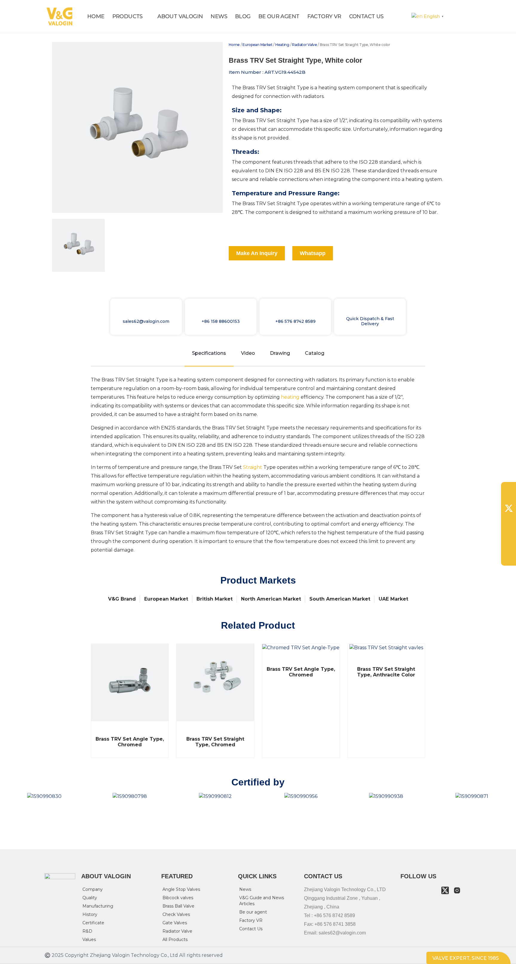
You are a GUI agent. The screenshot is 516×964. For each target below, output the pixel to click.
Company (92, 889)
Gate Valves (174, 922)
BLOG (243, 16)
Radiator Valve (304, 44)
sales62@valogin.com (146, 321)
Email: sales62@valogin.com (335, 932)
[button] (396, 16)
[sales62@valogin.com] (146, 312)
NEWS (219, 16)
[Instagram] (457, 890)
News (245, 889)
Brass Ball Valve (178, 906)
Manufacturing (97, 906)
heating (290, 397)
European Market (257, 44)
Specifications (209, 353)
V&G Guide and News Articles (261, 900)
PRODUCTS (127, 16)
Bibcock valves (177, 897)
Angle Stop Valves (181, 889)
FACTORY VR (324, 16)
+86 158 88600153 (221, 321)
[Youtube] (433, 890)
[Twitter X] (445, 890)
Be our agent (253, 912)
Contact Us (250, 928)
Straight (252, 467)
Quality (89, 897)
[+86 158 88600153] (220, 312)
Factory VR (250, 920)
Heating (282, 44)
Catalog (314, 353)
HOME (96, 16)
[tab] (78, 245)
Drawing (280, 353)
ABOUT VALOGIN (180, 16)
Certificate (93, 922)
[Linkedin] (421, 890)
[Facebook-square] (409, 890)
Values (89, 939)
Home (234, 44)
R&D (87, 931)
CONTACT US (366, 16)
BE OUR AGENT (279, 16)
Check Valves (176, 914)
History (89, 914)
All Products (175, 939)
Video (248, 353)
